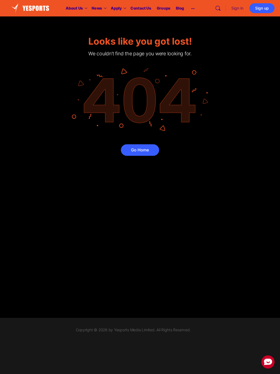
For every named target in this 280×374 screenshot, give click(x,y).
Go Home (140, 150)
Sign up (262, 8)
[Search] (217, 8)
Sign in (237, 8)
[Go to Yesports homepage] (30, 8)
